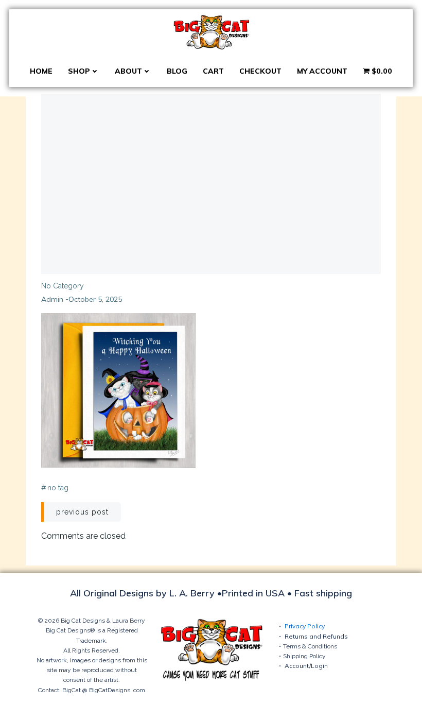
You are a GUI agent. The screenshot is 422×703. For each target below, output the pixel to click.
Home (41, 71)
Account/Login (306, 666)
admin (52, 299)
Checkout (260, 71)
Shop (79, 71)
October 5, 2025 (95, 299)
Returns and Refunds (316, 636)
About (128, 71)
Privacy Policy (305, 626)
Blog (177, 71)
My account (322, 71)
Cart (213, 71)
